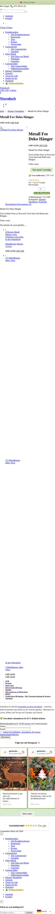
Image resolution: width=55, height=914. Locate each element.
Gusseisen (15, 61)
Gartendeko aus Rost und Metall (30, 707)
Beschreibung (11, 204)
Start (2, 111)
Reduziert (9, 81)
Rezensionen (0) (24, 204)
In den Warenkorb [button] (13, 239)
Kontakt (8, 18)
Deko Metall (10, 54)
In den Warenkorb (41, 193)
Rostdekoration (11, 32)
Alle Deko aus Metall (20, 56)
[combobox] (44, 911)
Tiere (13, 39)
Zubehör (9, 73)
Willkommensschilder (20, 68)
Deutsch (44, 911)
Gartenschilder (11, 64)
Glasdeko (15, 51)
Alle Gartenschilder (19, 66)
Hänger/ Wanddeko (13, 71)
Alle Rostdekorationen (20, 34)
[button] (1, 127)
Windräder (15, 59)
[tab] (11, 204)
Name (2, 726)
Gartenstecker (11, 47)
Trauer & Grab (11, 76)
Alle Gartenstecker (18, 49)
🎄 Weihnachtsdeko (14, 83)
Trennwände (16, 44)
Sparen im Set (11, 78)
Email (2, 729)
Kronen (14, 42)
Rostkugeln (15, 37)
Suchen (29, 913)
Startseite (9, 16)
